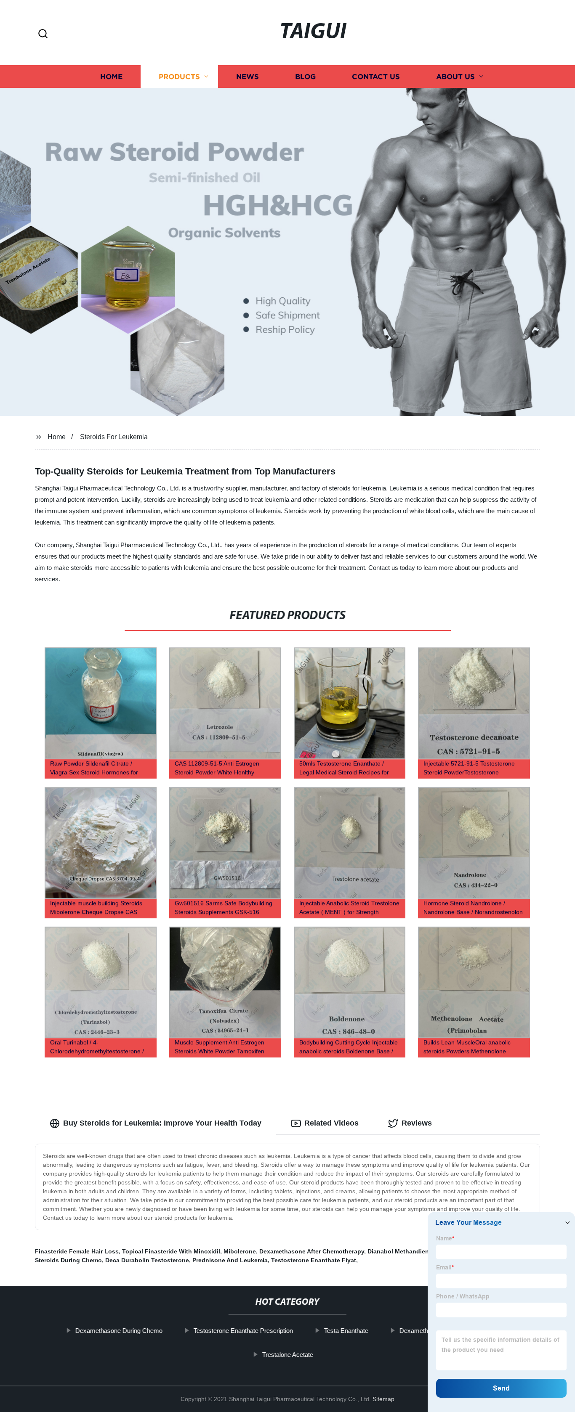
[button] (43, 34)
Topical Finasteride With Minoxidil (171, 1251)
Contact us (376, 77)
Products (179, 77)
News (247, 77)
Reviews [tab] (417, 1123)
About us (455, 77)
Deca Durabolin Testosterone (147, 1260)
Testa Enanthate (346, 1330)
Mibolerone (240, 1251)
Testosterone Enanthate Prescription (243, 1330)
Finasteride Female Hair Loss (77, 1251)
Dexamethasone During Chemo (118, 1330)
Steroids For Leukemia (114, 436)
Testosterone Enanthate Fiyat (313, 1260)
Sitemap (383, 1399)
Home (111, 77)
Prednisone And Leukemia (230, 1260)
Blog (305, 77)
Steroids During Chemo (68, 1260)
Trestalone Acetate (287, 1354)
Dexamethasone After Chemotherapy (311, 1251)
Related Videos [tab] (331, 1123)
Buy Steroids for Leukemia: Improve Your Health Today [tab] (162, 1123)
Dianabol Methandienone (403, 1251)
